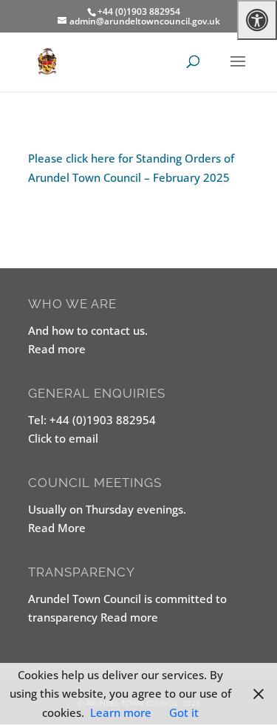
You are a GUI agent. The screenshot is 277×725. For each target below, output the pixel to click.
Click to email (63, 438)
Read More (57, 527)
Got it (184, 712)
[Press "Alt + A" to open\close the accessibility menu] (257, 20)
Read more (57, 348)
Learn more (120, 712)
